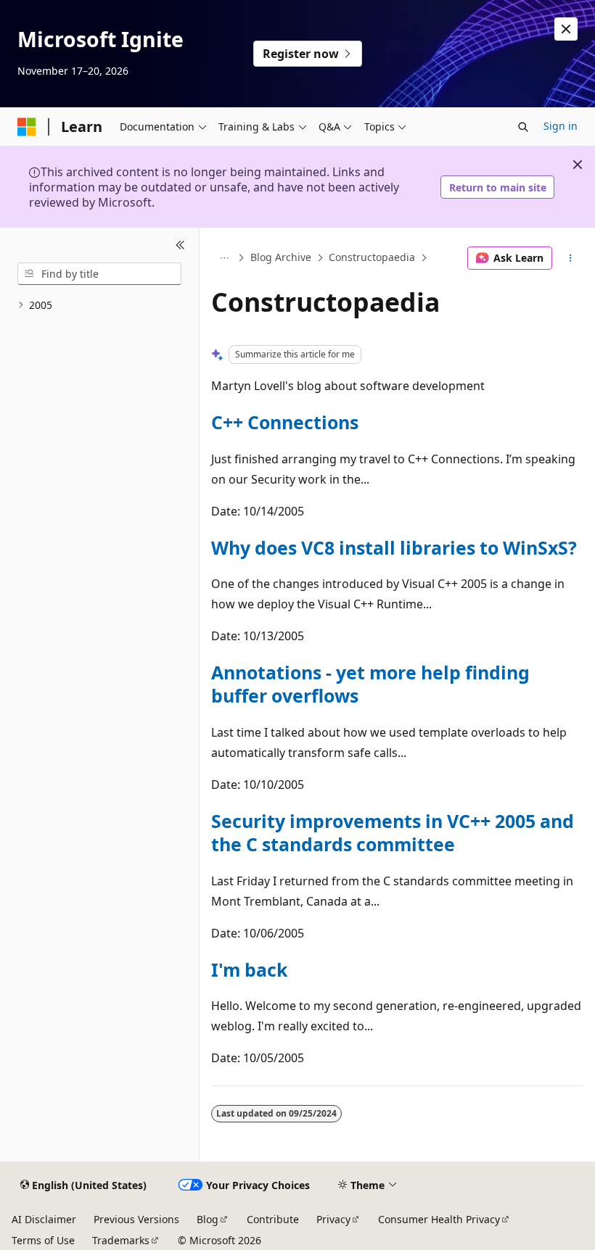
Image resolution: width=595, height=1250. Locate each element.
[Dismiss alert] (566, 29)
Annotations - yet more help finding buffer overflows (370, 684)
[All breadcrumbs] (224, 258)
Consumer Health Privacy (439, 1219)
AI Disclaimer (44, 1219)
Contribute (273, 1219)
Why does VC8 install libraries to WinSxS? (394, 547)
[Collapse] (180, 245)
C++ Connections (284, 422)
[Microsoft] (26, 126)
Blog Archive (280, 258)
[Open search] (523, 127)
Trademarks (120, 1240)
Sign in (560, 126)
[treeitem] (99, 306)
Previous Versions (136, 1219)
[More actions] (570, 258)
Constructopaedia (372, 258)
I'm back (249, 969)
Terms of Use (43, 1240)
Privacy (333, 1219)
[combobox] (99, 274)
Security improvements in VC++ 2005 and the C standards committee (392, 832)
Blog (207, 1219)
